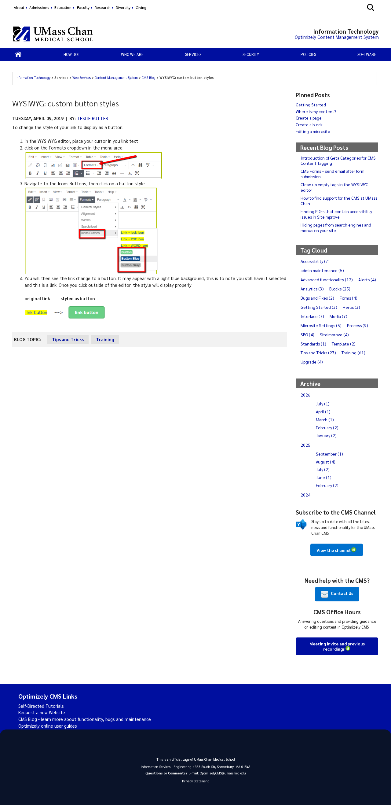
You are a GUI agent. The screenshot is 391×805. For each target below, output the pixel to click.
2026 (305, 394)
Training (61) (353, 352)
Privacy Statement (195, 781)
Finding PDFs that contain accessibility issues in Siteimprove (336, 214)
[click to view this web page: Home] (18, 54)
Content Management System (117, 77)
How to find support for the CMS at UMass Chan (339, 200)
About (19, 7)
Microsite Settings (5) (321, 325)
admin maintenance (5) (322, 270)
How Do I (71, 54)
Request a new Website (41, 712)
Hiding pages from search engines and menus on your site (336, 227)
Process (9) (357, 325)
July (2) (323, 469)
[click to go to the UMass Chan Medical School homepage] (53, 34)
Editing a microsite (313, 131)
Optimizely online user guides (47, 726)
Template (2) (344, 343)
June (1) (323, 477)
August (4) (325, 461)
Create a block (309, 124)
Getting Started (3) (319, 307)
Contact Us (340, 593)
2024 (305, 494)
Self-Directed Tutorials (41, 706)
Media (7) (338, 316)
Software (366, 54)
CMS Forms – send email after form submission (332, 173)
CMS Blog (149, 77)
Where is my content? (316, 111)
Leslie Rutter (93, 118)
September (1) (329, 453)
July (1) (323, 403)
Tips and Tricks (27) (318, 352)
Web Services (82, 77)
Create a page (309, 117)
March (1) (325, 419)
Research (103, 7)
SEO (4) (307, 334)
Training (105, 339)
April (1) (323, 411)
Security (251, 54)
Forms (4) (348, 298)
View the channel (333, 550)
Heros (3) (351, 307)
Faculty (83, 7)
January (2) (326, 435)
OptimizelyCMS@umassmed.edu (223, 773)
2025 (305, 445)
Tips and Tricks (68, 339)
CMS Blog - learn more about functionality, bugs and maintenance (84, 719)
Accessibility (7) (315, 261)
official (176, 759)
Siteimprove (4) (334, 334)
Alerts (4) (367, 279)
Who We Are (132, 54)
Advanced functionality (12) (327, 279)
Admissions (39, 7)
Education (62, 7)
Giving (141, 7)
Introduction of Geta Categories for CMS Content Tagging (338, 160)
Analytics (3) (312, 288)
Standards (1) (313, 343)
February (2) (327, 427)
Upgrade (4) (312, 361)
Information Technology (33, 77)
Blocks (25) (339, 288)
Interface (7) (312, 316)
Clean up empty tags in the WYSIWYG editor (334, 187)
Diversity (123, 7)
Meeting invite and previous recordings (337, 646)
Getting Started (311, 104)
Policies (308, 54)
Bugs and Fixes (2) (317, 298)
